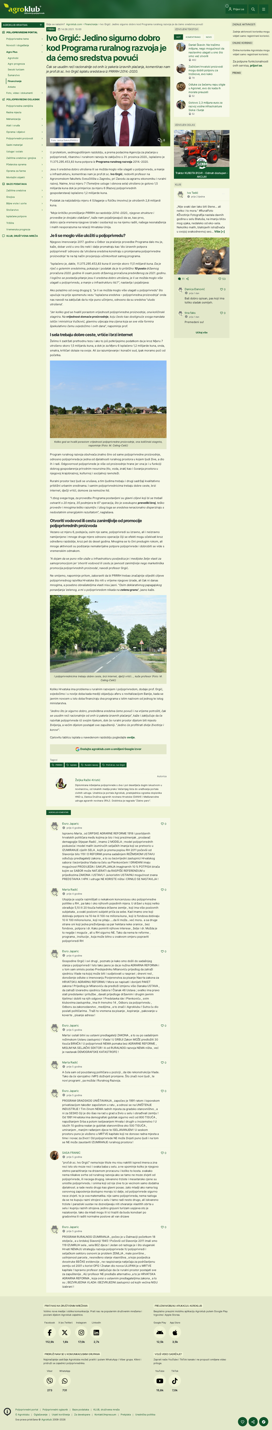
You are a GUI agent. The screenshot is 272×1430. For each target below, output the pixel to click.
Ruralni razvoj (91, 765)
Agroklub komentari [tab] (58, 812)
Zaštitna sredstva (16, 190)
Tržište (10, 223)
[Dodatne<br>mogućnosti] (263, 1421)
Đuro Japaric (70, 823)
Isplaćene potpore (16, 216)
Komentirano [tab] (193, 37)
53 (224, 278)
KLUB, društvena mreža (22, 236)
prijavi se (256, 65)
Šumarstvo (14, 75)
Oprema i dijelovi (15, 132)
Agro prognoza (16, 63)
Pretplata (126, 1414)
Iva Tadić (192, 192)
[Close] (253, 9)
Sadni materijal (14, 144)
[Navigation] (263, 9)
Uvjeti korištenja (61, 1414)
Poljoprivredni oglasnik (23, 99)
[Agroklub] (24, 8)
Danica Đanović (195, 289)
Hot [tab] (178, 37)
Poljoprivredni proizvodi (19, 138)
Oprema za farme (16, 171)
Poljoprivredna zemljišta (19, 106)
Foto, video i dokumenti (19, 93)
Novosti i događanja (17, 45)
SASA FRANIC (71, 1152)
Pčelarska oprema (16, 164)
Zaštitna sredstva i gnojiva (21, 158)
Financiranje (91, 24)
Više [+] (219, 231)
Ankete (12, 87)
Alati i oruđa (13, 125)
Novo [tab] (209, 37)
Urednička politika (145, 1414)
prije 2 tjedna (198, 196)
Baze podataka (16, 184)
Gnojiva (10, 197)
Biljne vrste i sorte (16, 203)
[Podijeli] (253, 1421)
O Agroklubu (22, 1414)
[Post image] (201, 255)
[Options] (223, 194)
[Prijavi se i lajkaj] (242, 1421)
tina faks (190, 313)
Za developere (82, 1414)
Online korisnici (242, 42)
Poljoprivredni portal (27, 1409)
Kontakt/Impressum (105, 1414)
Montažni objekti (15, 177)
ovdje (131, 737)
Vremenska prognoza (18, 229)
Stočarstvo (12, 210)
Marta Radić (70, 889)
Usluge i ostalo (14, 151)
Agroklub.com (74, 24)
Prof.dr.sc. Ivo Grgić (115, 765)
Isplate (73, 765)
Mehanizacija (13, 119)
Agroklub (46, 1419)
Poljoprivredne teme (17, 38)
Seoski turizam (16, 69)
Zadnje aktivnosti (243, 24)
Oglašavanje (40, 1414)
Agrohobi (13, 58)
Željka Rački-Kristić (87, 780)
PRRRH (58, 765)
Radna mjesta (13, 112)
